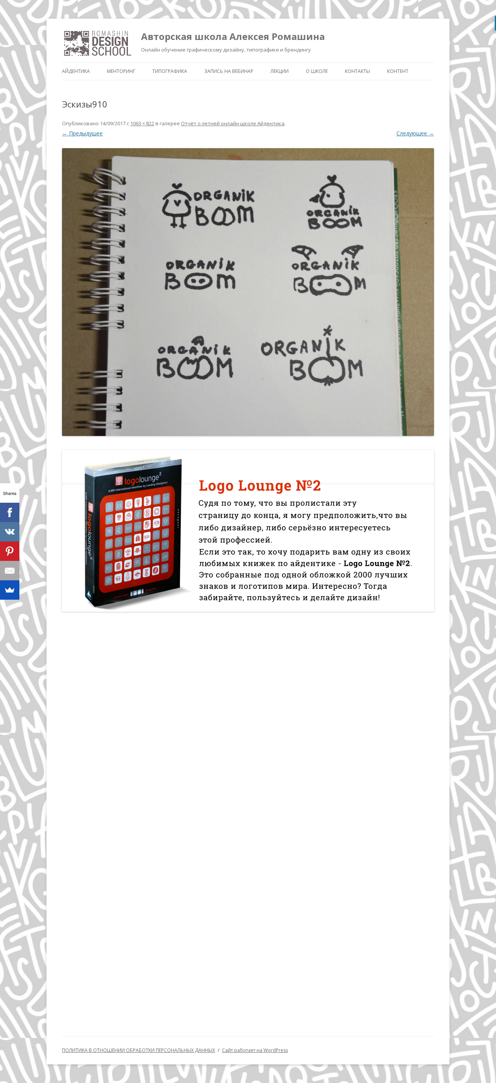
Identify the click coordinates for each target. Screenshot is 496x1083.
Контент (397, 71)
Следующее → (415, 133)
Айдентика (76, 71)
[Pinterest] (9, 551)
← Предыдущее (82, 133)
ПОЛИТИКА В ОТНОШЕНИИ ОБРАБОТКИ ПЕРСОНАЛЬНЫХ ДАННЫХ (138, 1050)
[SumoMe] (9, 590)
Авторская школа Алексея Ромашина (233, 36)
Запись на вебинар (228, 71)
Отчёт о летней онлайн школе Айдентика (232, 123)
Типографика (169, 71)
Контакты (357, 71)
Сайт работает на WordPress (255, 1050)
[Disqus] (248, 719)
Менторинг (121, 71)
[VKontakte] (9, 532)
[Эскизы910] (248, 292)
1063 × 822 (142, 123)
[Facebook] (9, 512)
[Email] (9, 570)
